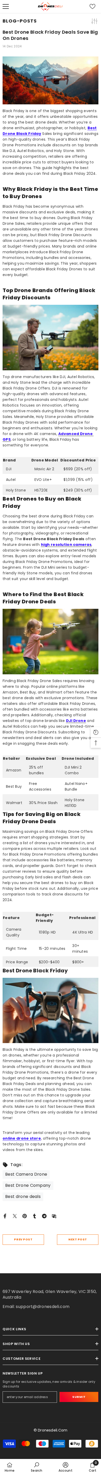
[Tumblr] (34, 1216)
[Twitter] (14, 1216)
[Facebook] (5, 1216)
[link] (36, 1467)
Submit (78, 1397)
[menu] (6, 6)
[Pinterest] (24, 1216)
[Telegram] (44, 1216)
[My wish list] (92, 6)
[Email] (54, 1216)
